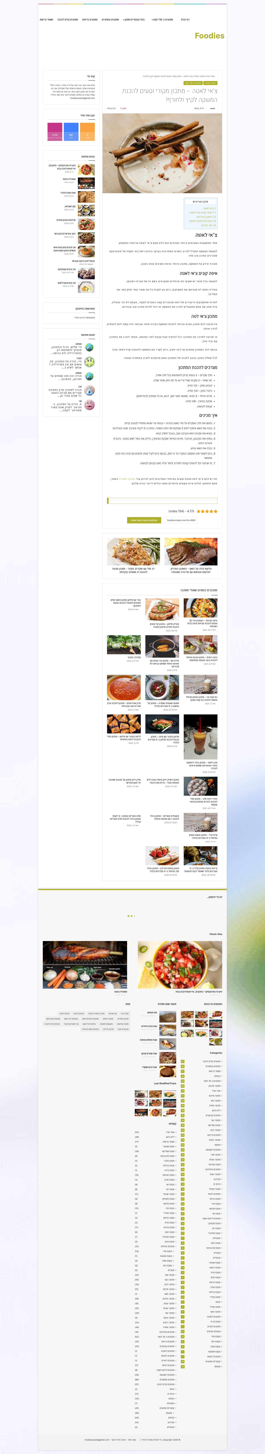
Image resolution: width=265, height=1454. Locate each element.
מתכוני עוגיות (214, 1159)
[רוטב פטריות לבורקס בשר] (86, 238)
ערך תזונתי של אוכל (71, 1024)
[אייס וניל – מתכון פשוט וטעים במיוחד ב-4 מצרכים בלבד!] (200, 822)
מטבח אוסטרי (214, 1262)
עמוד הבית (210, 76)
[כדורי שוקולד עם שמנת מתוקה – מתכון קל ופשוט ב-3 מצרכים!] (187, 1023)
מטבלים (217, 1253)
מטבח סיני (216, 1204)
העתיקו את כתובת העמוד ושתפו (144, 520)
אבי (80, 401)
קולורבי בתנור (134, 657)
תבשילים (216, 1258)
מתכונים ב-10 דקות (164, 19)
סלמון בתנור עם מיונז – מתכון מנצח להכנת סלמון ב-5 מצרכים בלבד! (163, 739)
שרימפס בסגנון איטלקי (66, 220)
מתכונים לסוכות (213, 1356)
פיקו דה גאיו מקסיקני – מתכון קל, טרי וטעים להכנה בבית (199, 991)
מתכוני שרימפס (123, 1024)
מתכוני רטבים (214, 1140)
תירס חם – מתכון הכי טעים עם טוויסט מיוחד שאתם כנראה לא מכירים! (164, 663)
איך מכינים (208, 225)
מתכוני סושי (215, 1312)
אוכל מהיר (216, 1091)
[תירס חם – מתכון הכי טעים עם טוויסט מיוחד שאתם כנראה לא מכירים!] (162, 646)
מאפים (217, 1366)
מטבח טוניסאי (214, 1164)
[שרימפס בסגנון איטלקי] (86, 224)
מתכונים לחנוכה (213, 1316)
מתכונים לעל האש (71, 1019)
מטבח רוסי (215, 1341)
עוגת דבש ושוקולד (149, 1067)
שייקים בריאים (123, 1029)
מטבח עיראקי (214, 1282)
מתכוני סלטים (214, 1086)
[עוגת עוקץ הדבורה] (86, 197)
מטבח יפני (216, 1228)
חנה (80, 386)
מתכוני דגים (215, 1130)
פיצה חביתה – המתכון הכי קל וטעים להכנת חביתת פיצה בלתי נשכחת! (202, 623)
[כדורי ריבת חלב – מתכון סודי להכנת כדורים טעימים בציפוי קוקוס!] (200, 786)
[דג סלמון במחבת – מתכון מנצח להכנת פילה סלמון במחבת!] (201, 1014)
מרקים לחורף (64, 1013)
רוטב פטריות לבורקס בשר (65, 233)
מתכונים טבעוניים (213, 1115)
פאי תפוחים (152, 1012)
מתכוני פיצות (214, 1267)
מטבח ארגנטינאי (213, 1248)
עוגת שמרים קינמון (149, 1053)
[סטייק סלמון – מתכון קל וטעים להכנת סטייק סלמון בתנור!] (162, 609)
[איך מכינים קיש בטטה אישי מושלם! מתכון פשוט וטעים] (86, 251)
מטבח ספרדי (215, 1307)
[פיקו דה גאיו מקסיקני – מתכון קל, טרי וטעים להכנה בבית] (86, 169)
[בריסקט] (215, 1024)
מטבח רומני (215, 1243)
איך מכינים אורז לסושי (67, 283)
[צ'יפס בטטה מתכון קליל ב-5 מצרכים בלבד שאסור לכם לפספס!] (200, 855)
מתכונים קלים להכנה (67, 19)
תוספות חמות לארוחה (90, 1029)
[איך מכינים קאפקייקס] (86, 273)
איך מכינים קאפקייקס (67, 269)
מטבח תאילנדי (214, 1233)
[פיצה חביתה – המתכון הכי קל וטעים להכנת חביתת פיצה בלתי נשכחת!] (200, 607)
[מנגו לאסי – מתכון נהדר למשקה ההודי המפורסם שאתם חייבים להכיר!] (200, 736)
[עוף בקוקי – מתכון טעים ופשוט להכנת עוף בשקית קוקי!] (201, 1023)
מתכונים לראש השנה (211, 1218)
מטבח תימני (215, 1277)
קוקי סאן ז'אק (70, 206)
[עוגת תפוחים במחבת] (167, 1044)
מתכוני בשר (215, 1100)
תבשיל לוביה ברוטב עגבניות (83, 261)
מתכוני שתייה (199, 76)
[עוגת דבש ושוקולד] (167, 1071)
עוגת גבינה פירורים (149, 1026)
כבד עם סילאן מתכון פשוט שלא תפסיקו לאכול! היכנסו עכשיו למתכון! (126, 603)
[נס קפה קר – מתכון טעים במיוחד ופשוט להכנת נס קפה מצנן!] (200, 684)
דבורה (79, 358)
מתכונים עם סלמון (53, 1019)
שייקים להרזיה (108, 1029)
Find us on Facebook (85, 317)
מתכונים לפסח (214, 1194)
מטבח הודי (215, 1336)
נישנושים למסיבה (106, 1024)
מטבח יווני (216, 1213)
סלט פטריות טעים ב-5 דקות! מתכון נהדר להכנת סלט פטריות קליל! (125, 819)
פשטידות (216, 1238)
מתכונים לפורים (213, 1326)
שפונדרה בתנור (69, 179)
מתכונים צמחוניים (110, 19)
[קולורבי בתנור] (124, 644)
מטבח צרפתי (214, 1199)
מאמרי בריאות (46, 19)
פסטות (217, 1145)
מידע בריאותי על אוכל (96, 1013)
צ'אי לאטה (209, 208)
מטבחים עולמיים (213, 1331)
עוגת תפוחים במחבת (148, 1039)
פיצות (218, 1302)
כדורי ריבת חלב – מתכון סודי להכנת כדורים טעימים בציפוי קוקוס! (203, 801)
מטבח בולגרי (215, 1297)
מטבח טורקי (215, 1287)
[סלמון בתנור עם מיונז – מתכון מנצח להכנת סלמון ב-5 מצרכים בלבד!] (162, 723)
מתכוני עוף (215, 1120)
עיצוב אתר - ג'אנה (128, 1440)
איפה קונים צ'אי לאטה (203, 212)
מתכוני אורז (215, 1154)
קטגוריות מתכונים (213, 1361)
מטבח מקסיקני (214, 1223)
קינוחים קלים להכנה (52, 1024)
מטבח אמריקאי (214, 1125)
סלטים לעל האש (89, 1024)
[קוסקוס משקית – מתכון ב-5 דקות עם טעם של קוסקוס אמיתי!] (187, 1033)
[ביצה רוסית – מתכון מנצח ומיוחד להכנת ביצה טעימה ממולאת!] (200, 644)
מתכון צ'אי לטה (206, 216)
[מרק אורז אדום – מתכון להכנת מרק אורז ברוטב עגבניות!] (124, 687)
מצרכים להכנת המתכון (202, 220)
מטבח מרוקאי (214, 1208)
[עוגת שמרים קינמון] (167, 1057)
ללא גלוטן (216, 1110)
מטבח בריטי (215, 1321)
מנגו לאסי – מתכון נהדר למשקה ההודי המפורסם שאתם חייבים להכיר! (201, 765)
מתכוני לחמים (108, 1019)
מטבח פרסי (215, 1272)
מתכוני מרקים (214, 1095)
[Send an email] (209, 108)
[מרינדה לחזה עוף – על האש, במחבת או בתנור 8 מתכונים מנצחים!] (215, 1014)
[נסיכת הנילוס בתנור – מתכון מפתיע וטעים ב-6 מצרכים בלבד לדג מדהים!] (201, 1033)
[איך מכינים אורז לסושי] (86, 287)
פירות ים (216, 1184)
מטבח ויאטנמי (214, 1351)
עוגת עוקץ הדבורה (68, 192)
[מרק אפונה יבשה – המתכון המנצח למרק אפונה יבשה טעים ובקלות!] (215, 1042)
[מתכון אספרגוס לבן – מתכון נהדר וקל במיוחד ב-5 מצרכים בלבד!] (162, 855)
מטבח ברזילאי (214, 1292)
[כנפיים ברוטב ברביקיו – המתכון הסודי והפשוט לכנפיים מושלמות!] (215, 1033)
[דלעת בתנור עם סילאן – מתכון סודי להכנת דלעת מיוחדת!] (124, 723)
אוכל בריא (125, 1013)
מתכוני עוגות (215, 1174)
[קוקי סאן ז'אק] (86, 210)
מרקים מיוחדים (123, 1019)
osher (212, 108)
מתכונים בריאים (89, 19)
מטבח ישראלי (214, 1189)
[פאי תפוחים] (167, 1017)
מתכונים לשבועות (213, 1150)
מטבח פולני (215, 1346)
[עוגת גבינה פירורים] (167, 1030)
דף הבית (185, 19)
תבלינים (217, 1179)
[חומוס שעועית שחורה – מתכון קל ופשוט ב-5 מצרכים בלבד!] (162, 687)
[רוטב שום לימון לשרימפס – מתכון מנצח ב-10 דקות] (187, 1014)
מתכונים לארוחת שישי (90, 1019)
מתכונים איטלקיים (212, 1169)
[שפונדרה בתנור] (86, 183)
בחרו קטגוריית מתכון (135, 19)
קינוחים (217, 1076)
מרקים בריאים (79, 1013)
